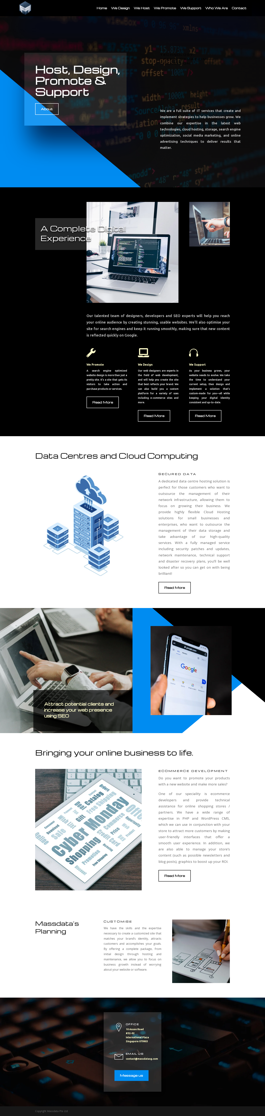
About (47, 109)
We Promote (165, 8)
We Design (120, 8)
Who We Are (216, 8)
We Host (142, 8)
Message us (131, 1075)
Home (102, 8)
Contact (239, 8)
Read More (102, 402)
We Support (190, 8)
